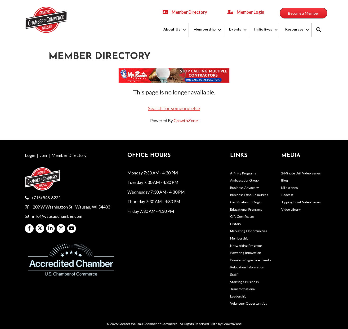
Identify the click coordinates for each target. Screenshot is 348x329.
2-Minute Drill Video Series (301, 173)
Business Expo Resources (249, 195)
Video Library (291, 209)
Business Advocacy (244, 188)
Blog (284, 180)
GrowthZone (186, 120)
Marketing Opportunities (248, 231)
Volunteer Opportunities (248, 303)
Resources (294, 29)
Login (30, 155)
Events (235, 29)
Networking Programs (246, 246)
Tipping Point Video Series (301, 202)
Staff (233, 274)
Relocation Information (247, 267)
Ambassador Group (244, 180)
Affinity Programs (243, 173)
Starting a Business (244, 282)
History (235, 224)
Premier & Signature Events (250, 260)
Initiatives (263, 29)
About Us (171, 29)
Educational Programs (246, 209)
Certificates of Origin (246, 202)
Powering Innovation (245, 253)
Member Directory (68, 155)
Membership (204, 29)
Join (43, 155)
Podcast (287, 195)
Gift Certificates (242, 216)
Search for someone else (174, 108)
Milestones (289, 188)
